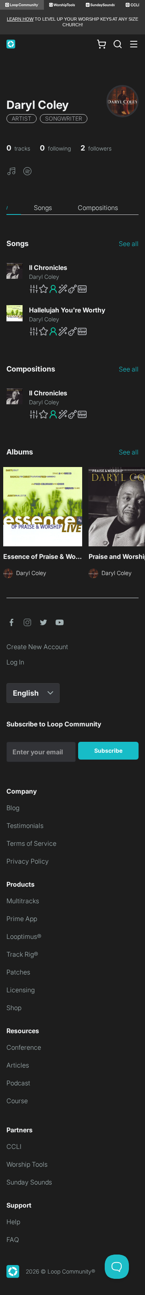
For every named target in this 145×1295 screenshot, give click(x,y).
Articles (17, 1065)
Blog (12, 808)
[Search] (117, 44)
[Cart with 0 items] (101, 44)
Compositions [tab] (98, 208)
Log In (15, 662)
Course (17, 1101)
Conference (23, 1047)
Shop (13, 1008)
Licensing (20, 990)
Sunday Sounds (29, 1182)
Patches (18, 972)
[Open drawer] (134, 44)
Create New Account (37, 647)
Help (13, 1222)
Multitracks (22, 901)
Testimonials (25, 826)
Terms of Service (31, 843)
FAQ (12, 1240)
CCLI (13, 1146)
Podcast (18, 1083)
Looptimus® (23, 936)
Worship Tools (27, 1164)
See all (129, 244)
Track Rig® (22, 954)
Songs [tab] (43, 208)
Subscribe (108, 750)
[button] (11, 171)
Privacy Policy (27, 861)
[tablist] (72, 207)
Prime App (21, 919)
